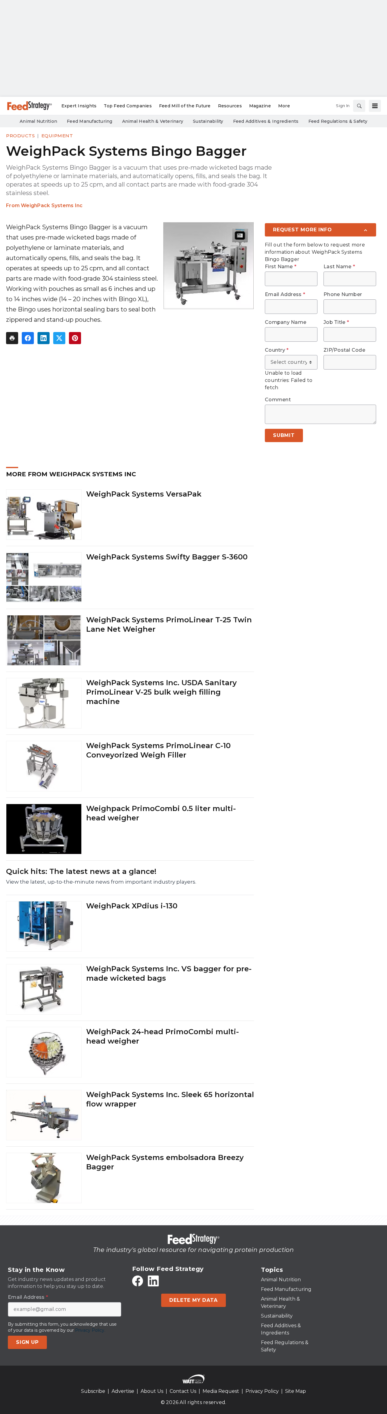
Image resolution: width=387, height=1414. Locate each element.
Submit (284, 435)
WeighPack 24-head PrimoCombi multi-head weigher (162, 1036)
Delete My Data (193, 1300)
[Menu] (375, 106)
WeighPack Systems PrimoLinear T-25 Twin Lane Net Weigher (169, 624)
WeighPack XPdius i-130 (131, 905)
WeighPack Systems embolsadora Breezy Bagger (165, 1162)
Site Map (295, 1391)
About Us (152, 1391)
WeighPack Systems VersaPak (143, 494)
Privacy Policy (262, 1391)
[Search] (359, 106)
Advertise (123, 1391)
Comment (278, 399)
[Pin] (75, 338)
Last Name (339, 266)
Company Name (285, 322)
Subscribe (93, 1391)
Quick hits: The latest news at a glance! (81, 871)
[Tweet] (59, 338)
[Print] (12, 338)
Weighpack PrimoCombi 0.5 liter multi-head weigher (161, 813)
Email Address (285, 294)
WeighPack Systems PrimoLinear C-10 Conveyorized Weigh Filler (158, 750)
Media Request (221, 1391)
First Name (280, 266)
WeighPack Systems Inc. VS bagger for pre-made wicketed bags (169, 973)
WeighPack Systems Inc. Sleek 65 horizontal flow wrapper (170, 1099)
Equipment (57, 135)
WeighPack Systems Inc (52, 205)
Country (276, 350)
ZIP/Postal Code (344, 350)
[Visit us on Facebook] (137, 1281)
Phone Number (343, 294)
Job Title (336, 322)
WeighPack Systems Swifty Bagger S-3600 (167, 556)
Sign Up (27, 1342)
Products (20, 135)
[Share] (28, 338)
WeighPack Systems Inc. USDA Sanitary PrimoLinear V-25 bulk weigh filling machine (161, 692)
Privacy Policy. (90, 1330)
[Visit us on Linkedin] (153, 1281)
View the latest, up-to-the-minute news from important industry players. (101, 882)
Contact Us (183, 1391)
